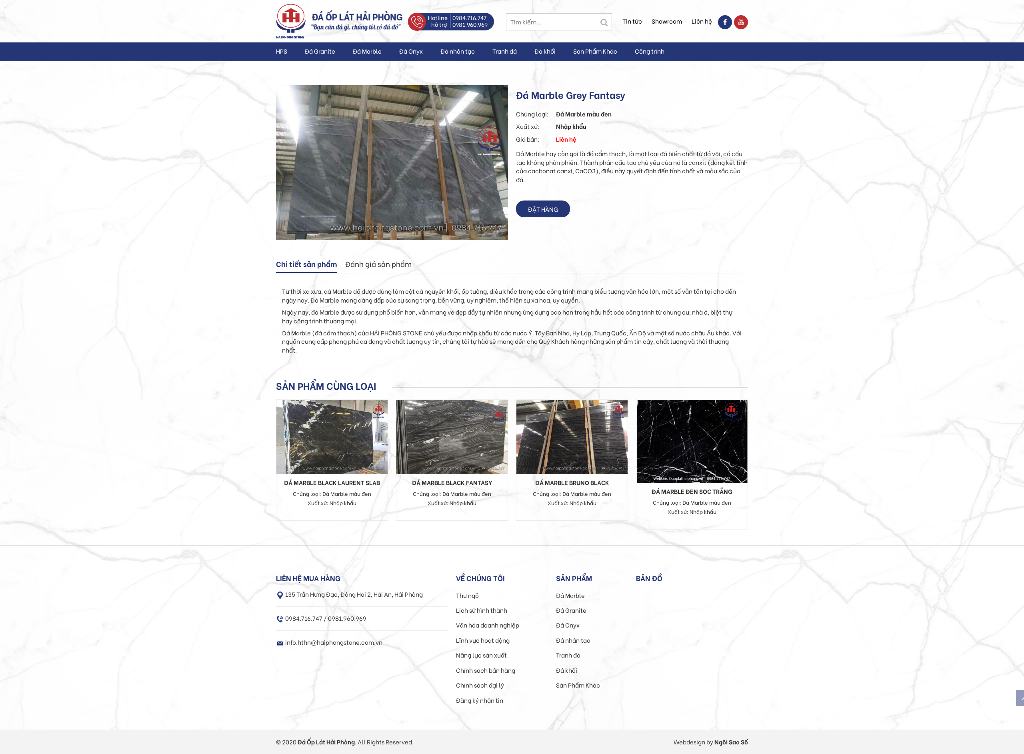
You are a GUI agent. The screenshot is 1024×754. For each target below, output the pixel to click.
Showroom (667, 20)
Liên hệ (702, 20)
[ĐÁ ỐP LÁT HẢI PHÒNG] (291, 20)
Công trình (649, 50)
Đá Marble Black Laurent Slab (332, 482)
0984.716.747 (469, 17)
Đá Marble (367, 50)
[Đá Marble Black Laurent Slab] (332, 435)
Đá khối (545, 50)
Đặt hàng (543, 209)
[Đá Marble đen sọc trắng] (692, 440)
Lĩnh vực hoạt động (483, 640)
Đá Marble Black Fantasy (452, 482)
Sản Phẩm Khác (595, 50)
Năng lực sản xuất (481, 654)
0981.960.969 (470, 24)
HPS (281, 50)
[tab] (306, 264)
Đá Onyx (411, 50)
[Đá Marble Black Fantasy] (452, 435)
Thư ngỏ (467, 595)
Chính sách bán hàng (485, 670)
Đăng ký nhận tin (479, 700)
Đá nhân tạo (457, 50)
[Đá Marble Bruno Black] (572, 435)
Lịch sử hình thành (481, 610)
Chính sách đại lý (480, 684)
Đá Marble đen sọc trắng (692, 491)
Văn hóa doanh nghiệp (487, 624)
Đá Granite (320, 50)
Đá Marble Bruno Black (572, 482)
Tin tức (632, 20)
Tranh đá (504, 50)
